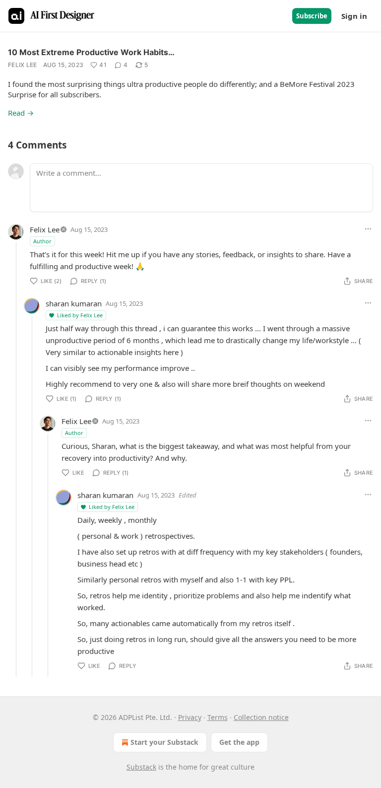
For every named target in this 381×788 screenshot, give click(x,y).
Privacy (189, 717)
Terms (217, 717)
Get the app (239, 742)
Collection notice (261, 717)
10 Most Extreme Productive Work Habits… (91, 52)
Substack (141, 767)
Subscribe (311, 15)
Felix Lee (22, 65)
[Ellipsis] (368, 229)
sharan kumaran (74, 303)
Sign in (354, 16)
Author (42, 241)
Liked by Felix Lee (80, 315)
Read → (21, 113)
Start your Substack (164, 742)
